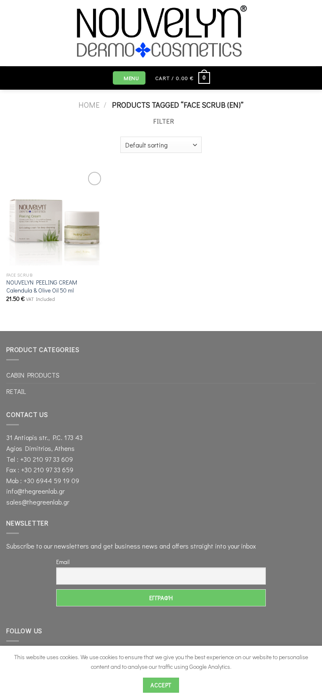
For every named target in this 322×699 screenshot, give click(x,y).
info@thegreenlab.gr (35, 491)
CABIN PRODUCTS (33, 374)
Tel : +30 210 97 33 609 (39, 459)
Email (63, 562)
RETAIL (16, 391)
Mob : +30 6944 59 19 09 (42, 480)
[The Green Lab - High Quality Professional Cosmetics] (161, 33)
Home (88, 105)
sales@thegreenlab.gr (37, 501)
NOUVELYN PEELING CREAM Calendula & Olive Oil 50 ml (41, 286)
